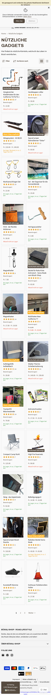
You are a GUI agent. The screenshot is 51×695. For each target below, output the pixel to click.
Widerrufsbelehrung (29, 679)
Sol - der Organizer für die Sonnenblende (38, 183)
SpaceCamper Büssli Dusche (11, 541)
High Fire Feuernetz (35, 454)
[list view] (47, 61)
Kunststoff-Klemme (10, 585)
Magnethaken (8, 316)
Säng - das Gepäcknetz (12, 497)
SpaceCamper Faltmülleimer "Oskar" (36, 139)
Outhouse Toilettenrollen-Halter (38, 586)
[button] (10, 688)
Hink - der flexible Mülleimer (10, 228)
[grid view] (41, 61)
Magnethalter (8, 270)
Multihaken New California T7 (34, 317)
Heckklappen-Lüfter (35, 92)
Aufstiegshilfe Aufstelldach (8, 365)
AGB (35, 682)
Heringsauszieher (34, 227)
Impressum (16, 679)
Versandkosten (44, 682)
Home (3, 34)
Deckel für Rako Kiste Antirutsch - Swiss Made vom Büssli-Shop (37, 273)
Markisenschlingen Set (11, 181)
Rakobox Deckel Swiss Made (36, 541)
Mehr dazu (27, 16)
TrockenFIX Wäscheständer (9, 410)
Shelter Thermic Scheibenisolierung (35, 365)
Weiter (31, 613)
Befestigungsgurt (34, 497)
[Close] (49, 7)
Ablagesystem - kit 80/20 (12, 138)
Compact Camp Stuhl (11, 454)
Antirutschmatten (35, 409)
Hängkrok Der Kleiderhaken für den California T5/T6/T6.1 (11, 94)
